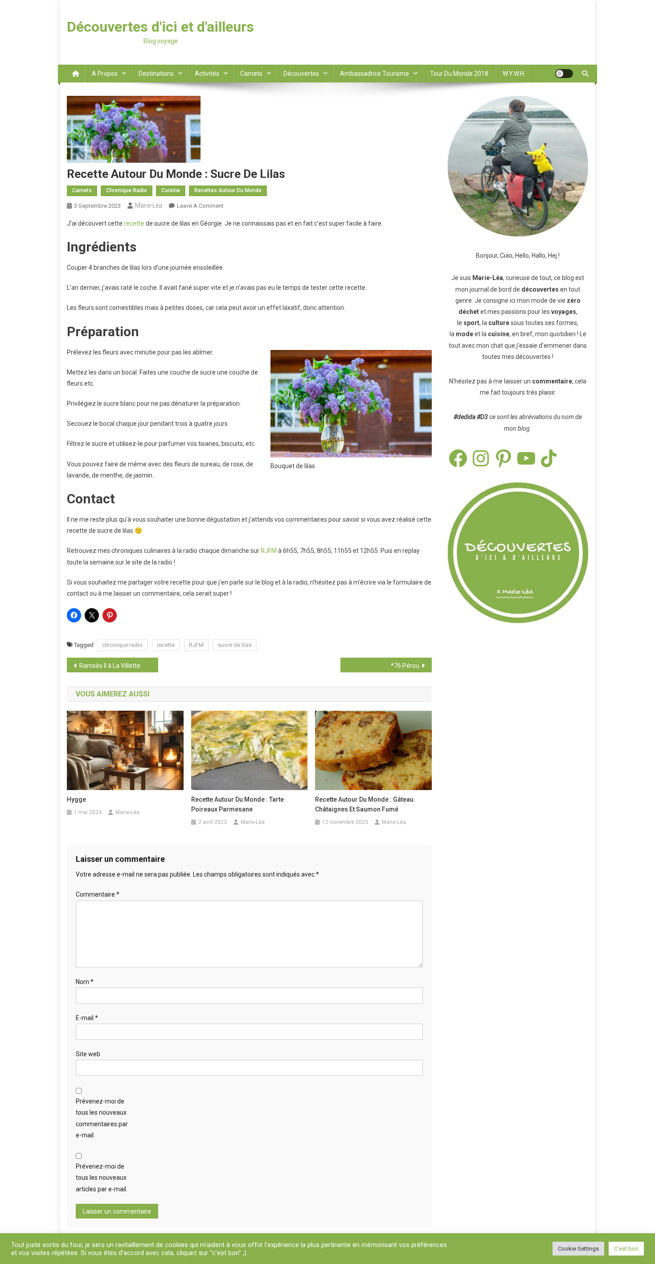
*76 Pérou (405, 665)
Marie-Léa (148, 205)
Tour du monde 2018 (459, 73)
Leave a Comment (200, 205)
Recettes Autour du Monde (228, 190)
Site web (88, 1054)
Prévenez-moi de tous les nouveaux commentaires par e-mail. (102, 1118)
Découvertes (301, 73)
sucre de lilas (235, 645)
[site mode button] (564, 73)
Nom (85, 981)
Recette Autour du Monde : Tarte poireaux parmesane (237, 804)
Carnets (251, 73)
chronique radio (122, 645)
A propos (105, 73)
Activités (207, 73)
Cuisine (170, 190)
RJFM (269, 550)
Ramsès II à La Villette (109, 665)
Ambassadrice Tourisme (374, 73)
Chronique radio (126, 190)
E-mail (87, 1017)
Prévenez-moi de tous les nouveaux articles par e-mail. (101, 1177)
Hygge (76, 799)
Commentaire (97, 894)
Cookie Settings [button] (578, 1248)
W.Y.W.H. (514, 73)
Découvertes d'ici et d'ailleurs (160, 26)
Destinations (156, 73)
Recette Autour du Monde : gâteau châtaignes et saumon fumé (364, 804)
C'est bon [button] (626, 1248)
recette (134, 223)
